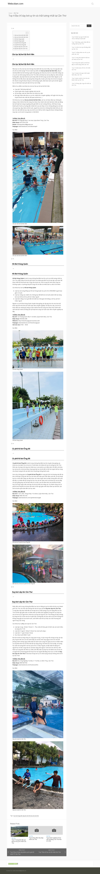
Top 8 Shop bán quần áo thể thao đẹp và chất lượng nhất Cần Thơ (81, 63)
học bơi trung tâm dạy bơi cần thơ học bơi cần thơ (26, 815)
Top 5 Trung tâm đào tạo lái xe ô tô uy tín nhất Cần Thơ (19, 841)
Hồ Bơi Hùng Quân (19, 39)
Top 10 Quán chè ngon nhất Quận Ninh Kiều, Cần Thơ (81, 74)
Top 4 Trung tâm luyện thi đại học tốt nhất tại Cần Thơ (81, 58)
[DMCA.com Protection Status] (13, 863)
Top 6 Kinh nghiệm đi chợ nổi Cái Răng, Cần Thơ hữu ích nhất (53, 839)
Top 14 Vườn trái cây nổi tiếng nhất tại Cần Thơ (81, 48)
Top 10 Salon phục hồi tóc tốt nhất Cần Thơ (81, 68)
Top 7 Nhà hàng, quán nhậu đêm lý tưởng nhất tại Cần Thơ (81, 43)
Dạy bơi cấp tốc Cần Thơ (20, 46)
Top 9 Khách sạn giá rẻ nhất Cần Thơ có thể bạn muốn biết (80, 37)
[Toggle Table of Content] (26, 33)
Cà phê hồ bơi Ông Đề (20, 43)
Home (10, 13)
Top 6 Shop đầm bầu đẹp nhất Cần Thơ (36, 838)
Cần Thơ (16, 13)
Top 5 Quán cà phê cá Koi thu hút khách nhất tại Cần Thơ (80, 79)
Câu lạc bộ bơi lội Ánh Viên (21, 35)
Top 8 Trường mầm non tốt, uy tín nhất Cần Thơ (81, 53)
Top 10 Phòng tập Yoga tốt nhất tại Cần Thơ (81, 84)
